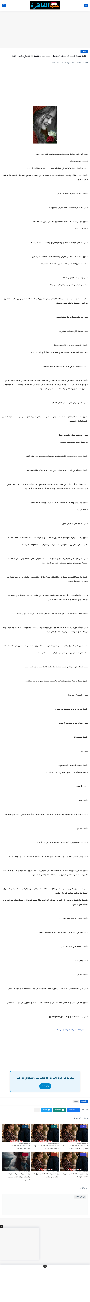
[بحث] (4, 5)
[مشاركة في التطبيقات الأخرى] (37, 1110)
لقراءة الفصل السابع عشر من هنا (70, 1030)
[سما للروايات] (45, 5)
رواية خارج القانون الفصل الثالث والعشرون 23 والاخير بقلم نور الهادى (17, 1177)
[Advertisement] (45, 29)
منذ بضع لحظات (81, 1143)
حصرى (84, 51)
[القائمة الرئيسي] (86, 5)
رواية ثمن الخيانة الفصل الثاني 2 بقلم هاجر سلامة (75, 1175)
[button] (73, 1110)
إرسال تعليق (80, 1197)
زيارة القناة (45, 1086)
